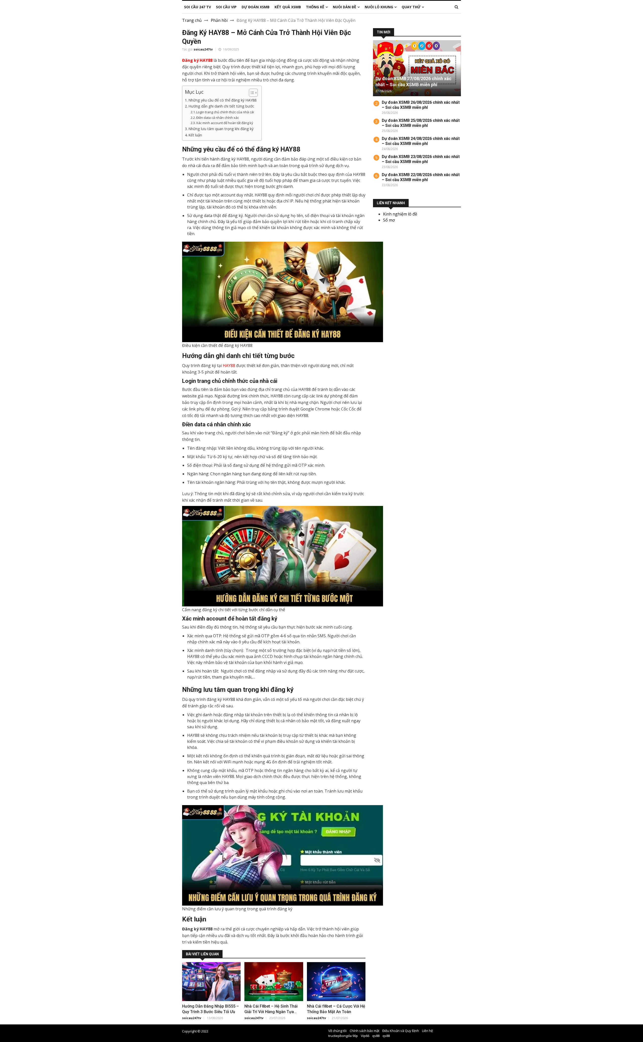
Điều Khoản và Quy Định (400, 1030)
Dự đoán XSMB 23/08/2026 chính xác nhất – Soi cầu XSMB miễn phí (421, 159)
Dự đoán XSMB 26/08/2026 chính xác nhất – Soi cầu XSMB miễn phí (421, 105)
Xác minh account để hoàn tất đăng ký (224, 123)
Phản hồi (219, 20)
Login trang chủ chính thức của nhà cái (225, 112)
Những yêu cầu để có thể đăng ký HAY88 (222, 100)
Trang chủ (192, 20)
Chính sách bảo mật (364, 1030)
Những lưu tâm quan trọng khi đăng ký (220, 128)
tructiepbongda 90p (343, 1035)
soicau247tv (203, 49)
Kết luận (195, 135)
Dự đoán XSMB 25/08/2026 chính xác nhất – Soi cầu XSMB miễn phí (421, 123)
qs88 (376, 1035)
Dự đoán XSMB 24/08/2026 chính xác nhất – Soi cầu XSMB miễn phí (421, 141)
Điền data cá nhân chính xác (217, 117)
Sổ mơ (389, 220)
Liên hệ (427, 1030)
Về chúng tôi (337, 1030)
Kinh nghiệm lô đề (400, 214)
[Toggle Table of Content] (250, 92)
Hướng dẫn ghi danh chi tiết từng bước (221, 106)
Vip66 (365, 1035)
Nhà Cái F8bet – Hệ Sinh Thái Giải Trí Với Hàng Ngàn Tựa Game (271, 1012)
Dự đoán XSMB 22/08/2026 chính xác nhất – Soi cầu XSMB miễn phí (421, 177)
